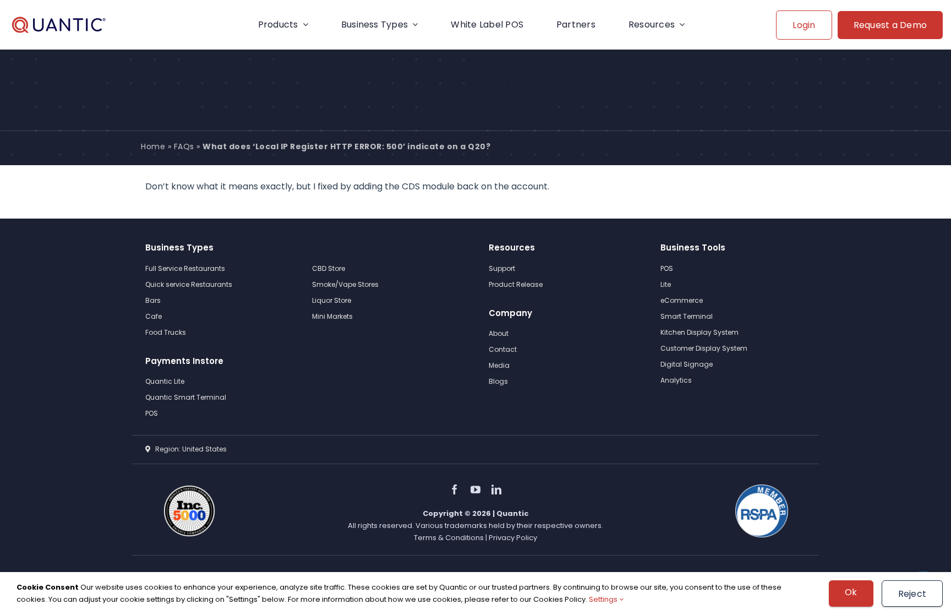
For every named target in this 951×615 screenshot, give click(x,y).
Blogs (498, 381)
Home (153, 146)
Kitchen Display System (699, 332)
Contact (503, 349)
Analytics (676, 380)
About (499, 333)
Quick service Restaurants (188, 284)
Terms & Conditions (449, 537)
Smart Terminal (686, 316)
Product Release (516, 284)
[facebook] (455, 489)
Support (502, 268)
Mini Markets (332, 316)
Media (499, 365)
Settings (604, 599)
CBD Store (328, 268)
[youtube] (475, 489)
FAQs (184, 146)
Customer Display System (703, 348)
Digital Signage (686, 364)
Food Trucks (165, 332)
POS (151, 413)
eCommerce (681, 300)
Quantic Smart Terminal (185, 397)
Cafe (153, 316)
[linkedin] (496, 489)
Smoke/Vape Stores (345, 284)
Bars (153, 300)
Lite (665, 284)
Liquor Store (331, 300)
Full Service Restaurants (185, 268)
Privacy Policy (513, 537)
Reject (912, 593)
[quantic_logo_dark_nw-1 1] (58, 25)
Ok (851, 592)
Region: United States (188, 449)
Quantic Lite (164, 381)
